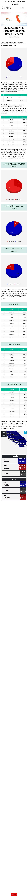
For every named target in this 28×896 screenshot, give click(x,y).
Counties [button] (21, 95)
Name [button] (9, 95)
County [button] (11, 117)
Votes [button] (22, 117)
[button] (23, 7)
